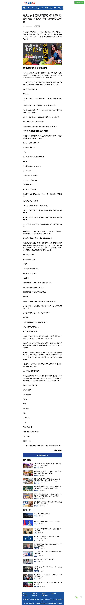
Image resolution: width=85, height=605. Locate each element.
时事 (33, 8)
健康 (59, 8)
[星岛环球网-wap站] (30, 3)
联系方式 (54, 593)
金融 (50, 8)
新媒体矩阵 (45, 595)
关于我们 (24, 593)
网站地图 (34, 593)
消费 (55, 8)
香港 (37, 8)
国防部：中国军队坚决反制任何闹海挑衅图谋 (47, 521)
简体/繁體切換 (79, 2)
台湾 (42, 8)
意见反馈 (24, 595)
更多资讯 (42, 455)
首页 (24, 8)
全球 (46, 8)
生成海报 (37, 26)
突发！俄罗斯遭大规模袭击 (42, 513)
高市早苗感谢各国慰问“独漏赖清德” (44, 559)
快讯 (29, 8)
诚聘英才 (44, 593)
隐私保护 (34, 595)
